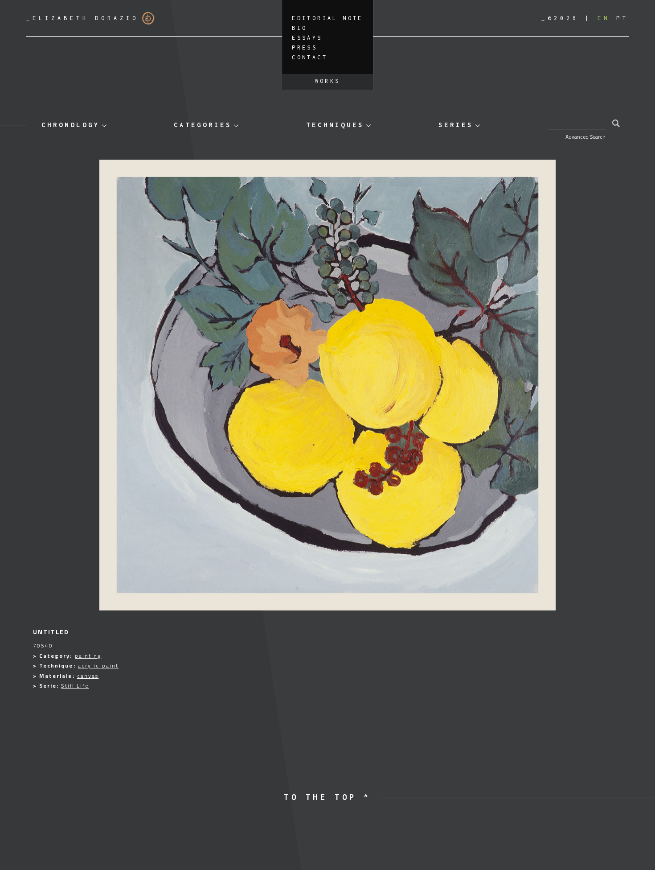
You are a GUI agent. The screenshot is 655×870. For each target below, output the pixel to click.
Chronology (70, 124)
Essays (307, 37)
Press (304, 47)
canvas (88, 676)
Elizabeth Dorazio (82, 18)
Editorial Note (327, 18)
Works (327, 81)
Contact (310, 57)
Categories (203, 124)
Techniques (335, 124)
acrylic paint (98, 665)
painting (88, 655)
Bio (299, 28)
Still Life (75, 685)
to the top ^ (327, 797)
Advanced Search (585, 136)
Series (455, 124)
